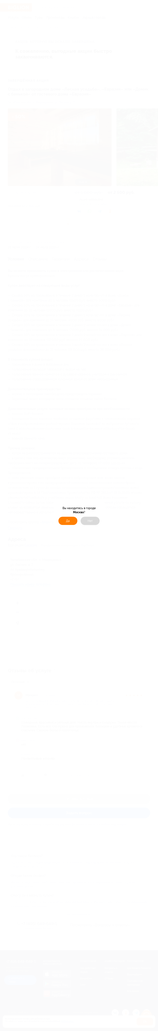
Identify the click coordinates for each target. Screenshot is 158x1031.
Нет (90, 520)
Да (68, 520)
